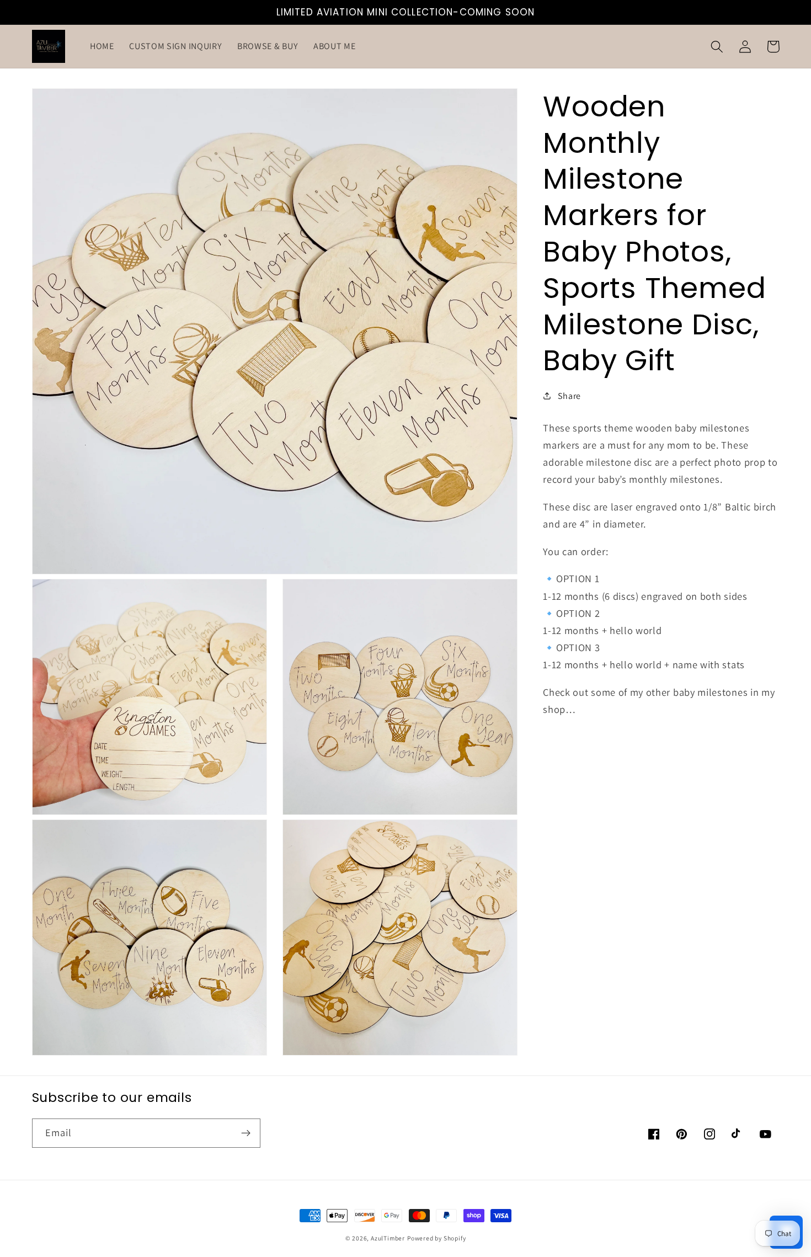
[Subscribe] (246, 1133)
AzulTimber (388, 1238)
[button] (717, 47)
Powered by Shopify (436, 1238)
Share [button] (569, 395)
